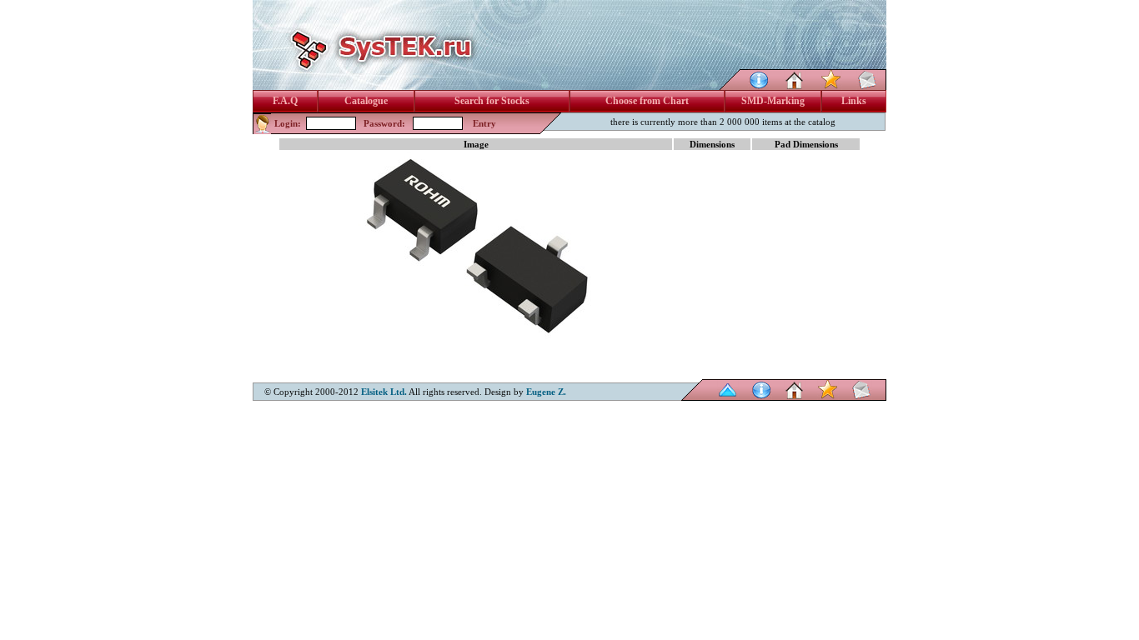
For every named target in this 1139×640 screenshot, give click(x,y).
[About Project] (759, 85)
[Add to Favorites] (831, 85)
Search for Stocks (491, 101)
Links (853, 101)
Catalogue (366, 101)
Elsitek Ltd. (384, 392)
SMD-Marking (773, 101)
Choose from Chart (647, 101)
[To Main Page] (794, 85)
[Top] (728, 396)
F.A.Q (285, 101)
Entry (484, 123)
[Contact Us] (867, 85)
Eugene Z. (546, 392)
